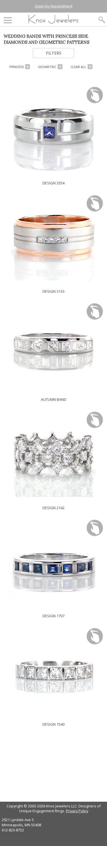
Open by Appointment (53, 6)
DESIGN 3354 (53, 183)
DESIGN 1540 (53, 724)
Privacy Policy (77, 810)
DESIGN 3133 (53, 291)
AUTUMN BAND (53, 399)
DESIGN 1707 (53, 615)
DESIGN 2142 (53, 507)
